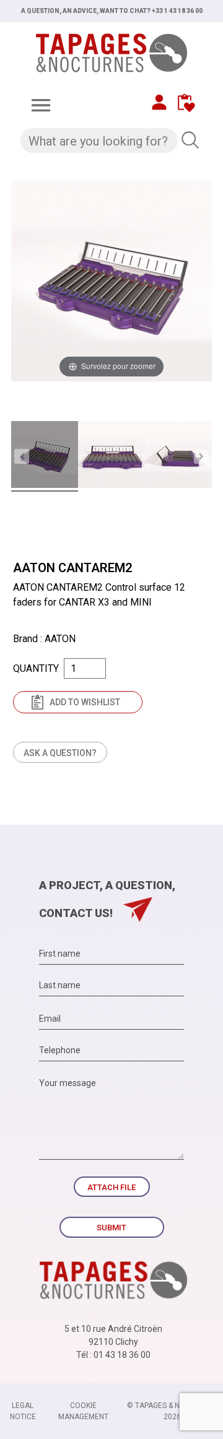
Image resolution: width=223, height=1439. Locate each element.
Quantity (36, 668)
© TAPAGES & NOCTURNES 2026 (172, 1411)
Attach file (111, 1187)
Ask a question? (60, 753)
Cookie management (83, 1411)
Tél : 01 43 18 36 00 (113, 1355)
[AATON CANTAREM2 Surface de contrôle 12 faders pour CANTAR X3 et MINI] (44, 456)
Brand (25, 639)
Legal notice (23, 1411)
